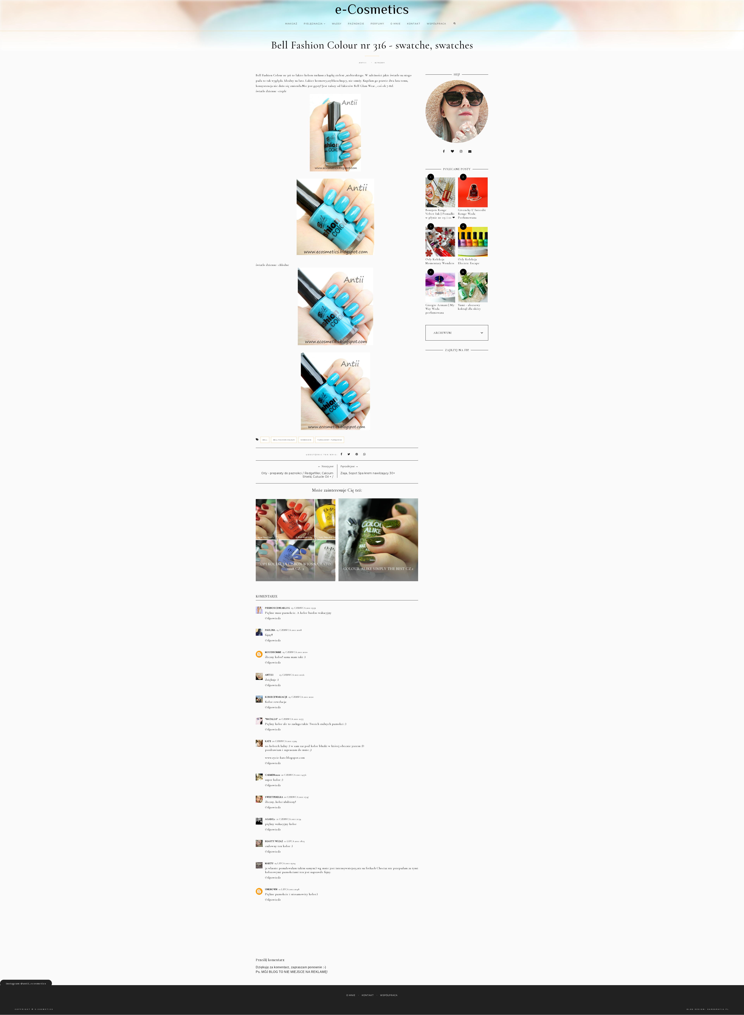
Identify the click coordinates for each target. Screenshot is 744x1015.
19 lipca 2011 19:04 (285, 863)
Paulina (270, 630)
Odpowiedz (273, 618)
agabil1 (270, 819)
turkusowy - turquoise (329, 440)
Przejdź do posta (295, 576)
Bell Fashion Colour (284, 440)
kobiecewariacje (276, 697)
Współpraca (436, 23)
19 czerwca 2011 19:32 (303, 608)
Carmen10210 (272, 775)
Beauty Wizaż (274, 841)
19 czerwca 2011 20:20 (300, 697)
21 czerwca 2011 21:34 (288, 819)
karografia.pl (718, 1009)
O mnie (396, 23)
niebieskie (306, 440)
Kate (268, 741)
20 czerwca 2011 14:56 (293, 775)
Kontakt (413, 23)
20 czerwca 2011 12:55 (291, 719)
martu (269, 863)
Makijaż (291, 23)
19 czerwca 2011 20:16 (291, 674)
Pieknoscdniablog (277, 608)
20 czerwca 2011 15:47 (296, 797)
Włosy (337, 23)
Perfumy (377, 23)
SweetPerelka (274, 797)
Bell (265, 440)
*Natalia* (271, 719)
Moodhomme (273, 652)
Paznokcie (356, 23)
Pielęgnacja (314, 23)
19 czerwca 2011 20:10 (294, 652)
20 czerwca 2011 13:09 (284, 741)
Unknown (271, 889)
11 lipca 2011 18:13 (294, 841)
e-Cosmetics (372, 9)
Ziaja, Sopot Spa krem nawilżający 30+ (367, 473)
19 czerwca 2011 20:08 (289, 630)
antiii (269, 674)
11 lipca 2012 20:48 (289, 889)
